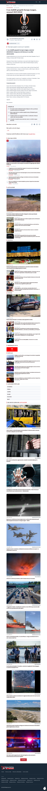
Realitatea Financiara (29, 782)
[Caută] (36, 2)
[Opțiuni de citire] (44, 788)
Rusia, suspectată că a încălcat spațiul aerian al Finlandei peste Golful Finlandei (23, 113)
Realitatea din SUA (37, 780)
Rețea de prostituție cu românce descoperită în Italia (19, 319)
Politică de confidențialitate (17, 771)
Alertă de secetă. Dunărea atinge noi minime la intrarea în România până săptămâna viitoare (27, 373)
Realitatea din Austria (24, 778)
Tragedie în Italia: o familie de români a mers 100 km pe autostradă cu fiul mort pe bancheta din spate (23, 607)
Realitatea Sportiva (10, 778)
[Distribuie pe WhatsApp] (37, 39)
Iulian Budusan (37, 664)
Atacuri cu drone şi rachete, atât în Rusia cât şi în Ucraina (21, 578)
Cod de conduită (25, 771)
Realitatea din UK (29, 780)
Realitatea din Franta (18, 38)
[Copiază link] (32, 39)
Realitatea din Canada (4, 780)
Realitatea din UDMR (4, 782)
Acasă (8, 5)
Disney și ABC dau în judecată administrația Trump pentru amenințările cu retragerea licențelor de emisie (27, 323)
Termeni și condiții (8, 771)
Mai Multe (23, 759)
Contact (2, 771)
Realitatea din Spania (40, 778)
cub (8, 130)
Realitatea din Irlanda (13, 780)
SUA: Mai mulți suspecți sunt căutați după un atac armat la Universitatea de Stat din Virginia (21, 755)
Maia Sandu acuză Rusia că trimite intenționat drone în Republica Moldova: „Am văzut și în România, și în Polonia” (27, 329)
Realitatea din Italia (32, 778)
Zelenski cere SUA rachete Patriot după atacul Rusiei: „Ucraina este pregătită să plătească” (26, 283)
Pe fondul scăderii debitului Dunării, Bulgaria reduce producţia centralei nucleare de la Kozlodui (24, 109)
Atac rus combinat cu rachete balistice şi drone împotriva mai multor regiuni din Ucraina (27, 379)
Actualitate (14, 5)
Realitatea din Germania (22, 780)
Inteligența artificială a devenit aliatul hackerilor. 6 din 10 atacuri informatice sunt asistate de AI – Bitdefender (23, 490)
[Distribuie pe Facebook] (34, 39)
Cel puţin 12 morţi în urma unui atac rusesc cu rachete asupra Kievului (23, 119)
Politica (10, 183)
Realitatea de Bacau (12, 782)
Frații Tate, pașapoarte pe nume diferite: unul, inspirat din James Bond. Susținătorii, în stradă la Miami (27, 334)
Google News (32, 134)
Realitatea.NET (3, 778)
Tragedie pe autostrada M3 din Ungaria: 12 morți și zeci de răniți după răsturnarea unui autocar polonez (24, 169)
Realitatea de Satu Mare (21, 782)
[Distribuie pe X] (39, 39)
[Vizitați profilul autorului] (8, 39)
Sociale (8, 166)
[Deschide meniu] (39, 2)
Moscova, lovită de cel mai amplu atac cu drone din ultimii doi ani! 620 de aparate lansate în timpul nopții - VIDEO (23, 520)
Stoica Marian (37, 458)
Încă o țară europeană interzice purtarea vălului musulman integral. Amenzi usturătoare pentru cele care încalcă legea (27, 236)
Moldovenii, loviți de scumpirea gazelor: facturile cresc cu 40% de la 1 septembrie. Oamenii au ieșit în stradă (27, 272)
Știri (11, 5)
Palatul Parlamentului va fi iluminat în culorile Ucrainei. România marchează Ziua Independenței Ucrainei (22, 267)
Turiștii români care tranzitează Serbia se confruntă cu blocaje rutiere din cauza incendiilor (24, 116)
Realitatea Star (17, 778)
